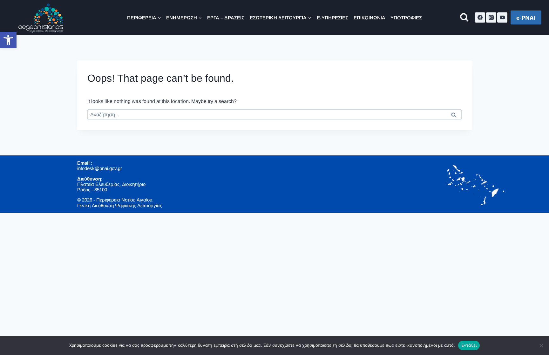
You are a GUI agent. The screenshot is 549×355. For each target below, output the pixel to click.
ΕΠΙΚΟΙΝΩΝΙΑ (369, 17)
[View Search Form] (464, 17)
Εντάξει (469, 345)
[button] (8, 40)
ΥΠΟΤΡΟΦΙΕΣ (406, 17)
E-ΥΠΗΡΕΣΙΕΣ (332, 17)
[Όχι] (541, 345)
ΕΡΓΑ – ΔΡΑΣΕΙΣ (225, 17)
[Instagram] (491, 17)
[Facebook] (480, 17)
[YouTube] (502, 17)
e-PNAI (526, 17)
